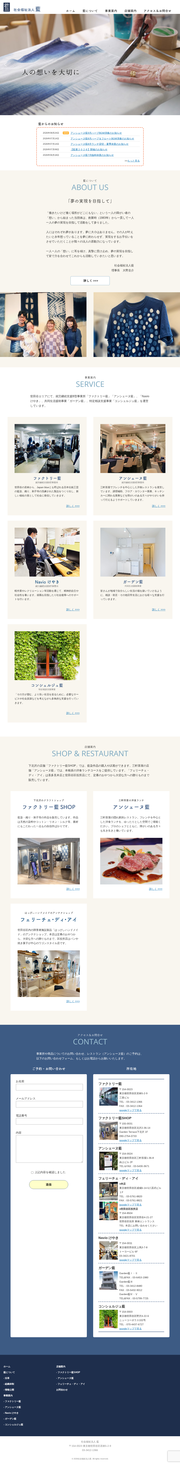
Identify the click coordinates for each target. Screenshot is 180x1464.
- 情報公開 (9, 1389)
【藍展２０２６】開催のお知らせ (88, 149)
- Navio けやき (11, 1413)
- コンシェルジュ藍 (13, 1424)
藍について (9, 1372)
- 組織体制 (9, 1384)
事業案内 (8, 1395)
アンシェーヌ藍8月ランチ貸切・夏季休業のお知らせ (99, 144)
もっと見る (133, 160)
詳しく (73, 506)
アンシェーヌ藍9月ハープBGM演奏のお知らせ (96, 133)
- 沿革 (6, 1378)
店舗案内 (60, 1366)
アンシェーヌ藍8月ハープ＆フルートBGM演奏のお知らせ (102, 138)
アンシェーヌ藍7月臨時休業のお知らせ (92, 155)
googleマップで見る (130, 1110)
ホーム (7, 1366)
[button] (5, 64)
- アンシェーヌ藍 (12, 1407)
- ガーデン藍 (10, 1418)
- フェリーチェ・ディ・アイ (70, 1384)
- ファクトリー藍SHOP (68, 1372)
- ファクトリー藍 (12, 1401)
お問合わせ (62, 1389)
